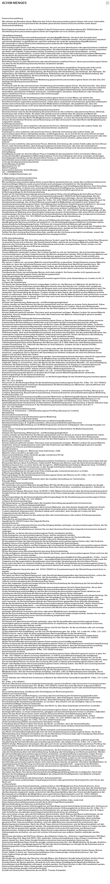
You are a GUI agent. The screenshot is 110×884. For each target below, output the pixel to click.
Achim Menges (14, 3)
